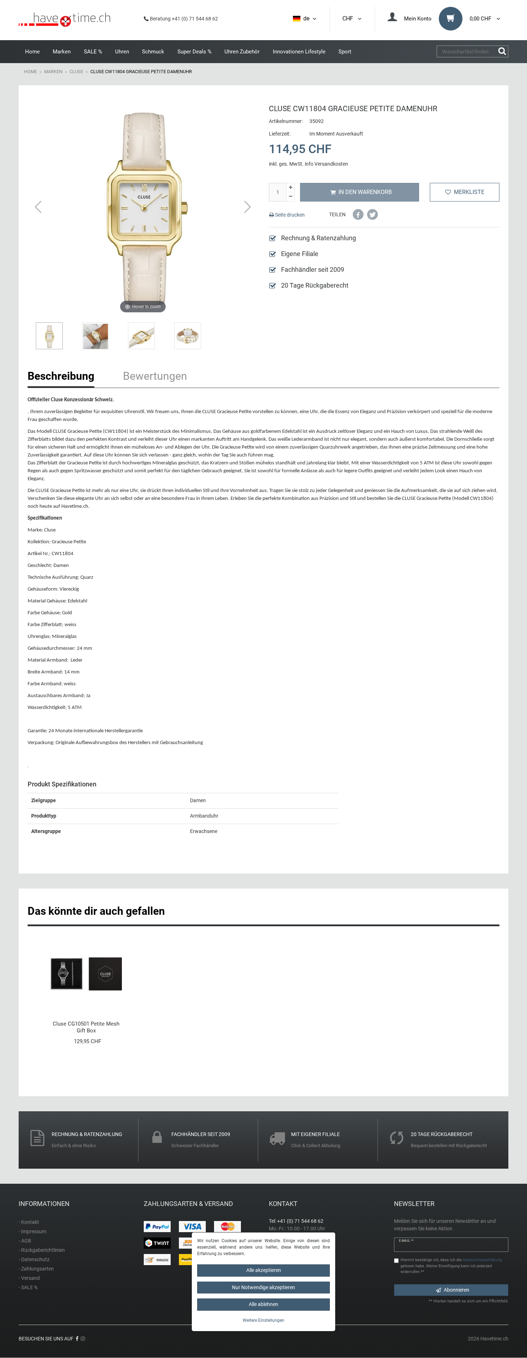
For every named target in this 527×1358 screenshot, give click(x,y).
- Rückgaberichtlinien (42, 1250)
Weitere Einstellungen (263, 1319)
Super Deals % (194, 51)
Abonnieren (456, 1290)
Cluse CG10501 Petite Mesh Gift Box (86, 1027)
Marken (62, 51)
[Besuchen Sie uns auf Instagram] (83, 1339)
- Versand (29, 1278)
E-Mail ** (406, 1241)
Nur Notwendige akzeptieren (263, 1287)
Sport (344, 51)
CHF (349, 18)
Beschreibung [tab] (61, 376)
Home (32, 51)
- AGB (25, 1241)
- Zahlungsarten (36, 1269)
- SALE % (28, 1287)
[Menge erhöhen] (290, 188)
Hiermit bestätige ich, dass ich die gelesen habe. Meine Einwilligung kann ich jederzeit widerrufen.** (451, 1266)
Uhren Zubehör (242, 51)
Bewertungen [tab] (155, 376)
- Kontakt (29, 1222)
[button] (358, 214)
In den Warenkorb (365, 192)
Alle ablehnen (263, 1304)
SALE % (93, 51)
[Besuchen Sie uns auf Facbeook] (77, 1339)
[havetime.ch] (64, 20)
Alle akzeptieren (263, 1270)
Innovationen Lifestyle (299, 51)
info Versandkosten (326, 164)
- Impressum (32, 1231)
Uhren (122, 51)
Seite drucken (289, 215)
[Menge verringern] (290, 197)
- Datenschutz (34, 1259)
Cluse (76, 71)
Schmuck (153, 51)
